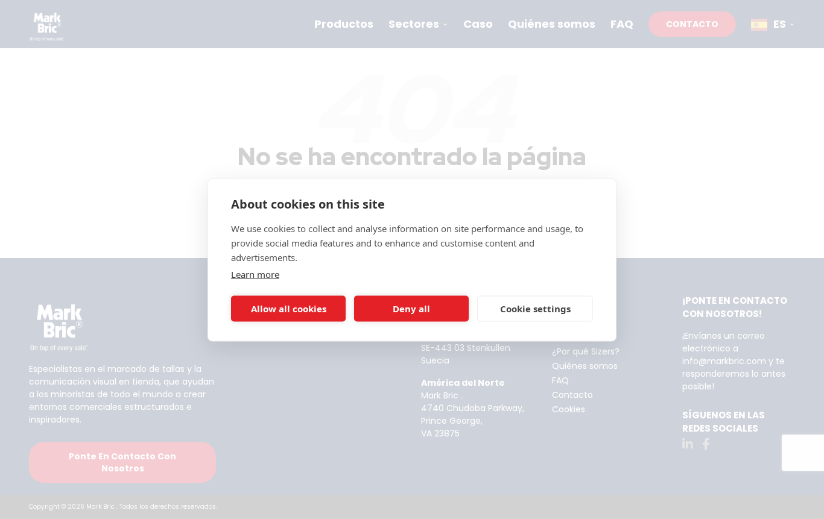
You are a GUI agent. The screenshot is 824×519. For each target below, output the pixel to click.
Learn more (255, 274)
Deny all (411, 309)
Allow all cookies (288, 309)
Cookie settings (535, 309)
